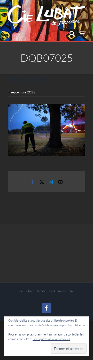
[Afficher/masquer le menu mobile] (82, 33)
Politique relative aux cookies (51, 339)
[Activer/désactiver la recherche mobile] (72, 33)
